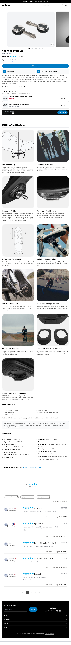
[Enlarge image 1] (52, 44)
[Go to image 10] (42, 48)
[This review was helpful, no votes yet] (61, 517)
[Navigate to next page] (48, 592)
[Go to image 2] (31, 48)
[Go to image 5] (35, 48)
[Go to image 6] (36, 48)
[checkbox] (35, 98)
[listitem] (18, 71)
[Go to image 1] (29, 48)
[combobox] (51, 5)
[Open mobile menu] (69, 5)
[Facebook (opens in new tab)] (60, 611)
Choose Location (49, 633)
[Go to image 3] (32, 48)
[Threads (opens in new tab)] (46, 611)
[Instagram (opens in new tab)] (49, 611)
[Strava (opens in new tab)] (54, 611)
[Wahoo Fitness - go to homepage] (52, 608)
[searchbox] (10, 497)
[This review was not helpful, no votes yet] (65, 517)
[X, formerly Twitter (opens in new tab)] (51, 611)
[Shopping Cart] (66, 5)
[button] (35, 615)
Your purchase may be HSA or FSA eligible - (35, 1)
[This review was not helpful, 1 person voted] (65, 536)
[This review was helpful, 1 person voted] (61, 536)
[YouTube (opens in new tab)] (57, 611)
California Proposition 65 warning (31, 467)
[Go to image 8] (39, 48)
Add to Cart (62, 112)
